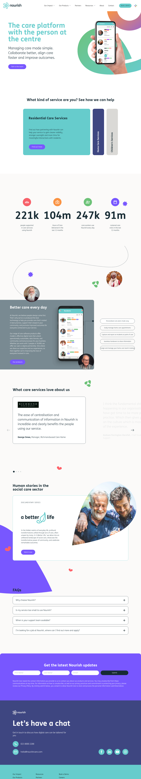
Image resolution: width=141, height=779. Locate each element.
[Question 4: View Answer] (124, 630)
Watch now (28, 552)
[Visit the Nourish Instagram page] (125, 752)
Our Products (17, 777)
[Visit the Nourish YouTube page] (117, 752)
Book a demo (125, 5)
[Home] (12, 5)
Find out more (37, 147)
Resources (39, 774)
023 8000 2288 (27, 744)
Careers (62, 777)
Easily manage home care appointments (117, 328)
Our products (17, 362)
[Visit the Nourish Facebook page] (101, 752)
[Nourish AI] (136, 6)
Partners (39, 777)
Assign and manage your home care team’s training (117, 348)
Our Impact (17, 774)
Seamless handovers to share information (117, 341)
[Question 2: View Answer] (124, 610)
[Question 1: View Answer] (124, 600)
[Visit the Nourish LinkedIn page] (109, 752)
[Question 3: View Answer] (124, 620)
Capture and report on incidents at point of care (117, 334)
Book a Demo (64, 774)
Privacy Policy (26, 686)
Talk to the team (17, 67)
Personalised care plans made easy (117, 321)
